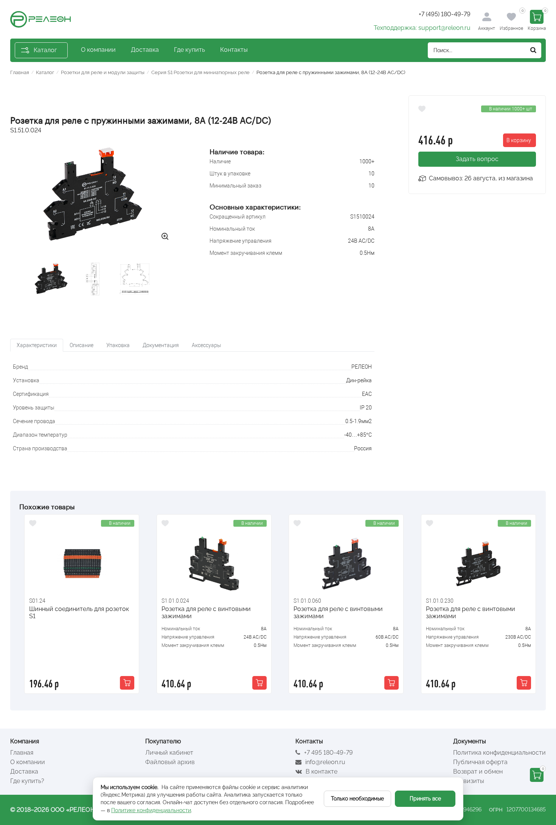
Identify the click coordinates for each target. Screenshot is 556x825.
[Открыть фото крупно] (164, 236)
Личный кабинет (169, 752)
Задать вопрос (477, 159)
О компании (98, 49)
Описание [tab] (81, 345)
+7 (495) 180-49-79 (445, 14)
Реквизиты (468, 781)
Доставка (145, 49)
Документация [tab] (161, 345)
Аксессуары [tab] (206, 345)
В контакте (320, 771)
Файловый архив (170, 762)
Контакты (234, 49)
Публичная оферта (480, 762)
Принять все (425, 799)
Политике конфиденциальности (151, 810)
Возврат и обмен (478, 771)
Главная (21, 752)
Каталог (45, 50)
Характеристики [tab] (37, 345)
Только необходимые (357, 799)
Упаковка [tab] (118, 345)
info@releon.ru (324, 762)
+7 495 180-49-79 (328, 752)
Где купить (189, 49)
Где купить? (27, 781)
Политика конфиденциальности (499, 752)
